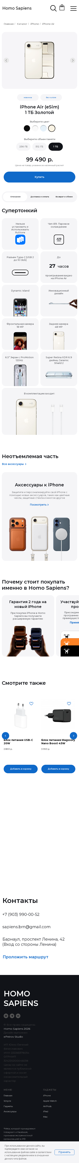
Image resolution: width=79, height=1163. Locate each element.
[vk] (18, 1016)
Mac (45, 1116)
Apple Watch (50, 1100)
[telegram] (12, 1016)
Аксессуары (10, 1111)
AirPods (47, 1106)
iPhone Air (48, 23)
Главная (9, 23)
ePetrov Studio (13, 1036)
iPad (45, 1111)
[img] (27, 128)
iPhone (34, 23)
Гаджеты (8, 1106)
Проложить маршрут (25, 956)
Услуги (7, 1100)
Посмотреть (38, 504)
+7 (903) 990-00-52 (21, 914)
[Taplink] (6, 1016)
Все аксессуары (13, 464)
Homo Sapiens (17, 8)
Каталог (22, 23)
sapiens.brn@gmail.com (26, 926)
